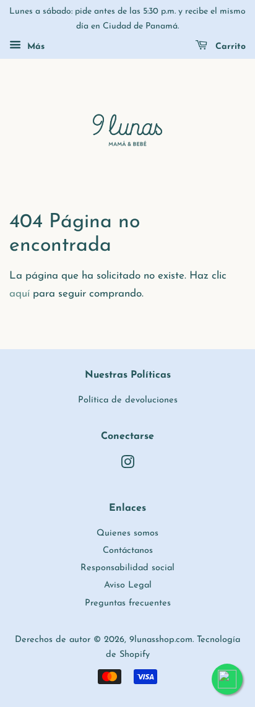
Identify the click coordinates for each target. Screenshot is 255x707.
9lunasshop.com (160, 639)
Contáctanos (128, 550)
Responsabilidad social (127, 568)
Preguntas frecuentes (128, 603)
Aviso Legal (128, 585)
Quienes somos (127, 533)
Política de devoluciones (128, 400)
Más (34, 46)
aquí (19, 293)
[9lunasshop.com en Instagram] (127, 465)
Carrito (229, 46)
